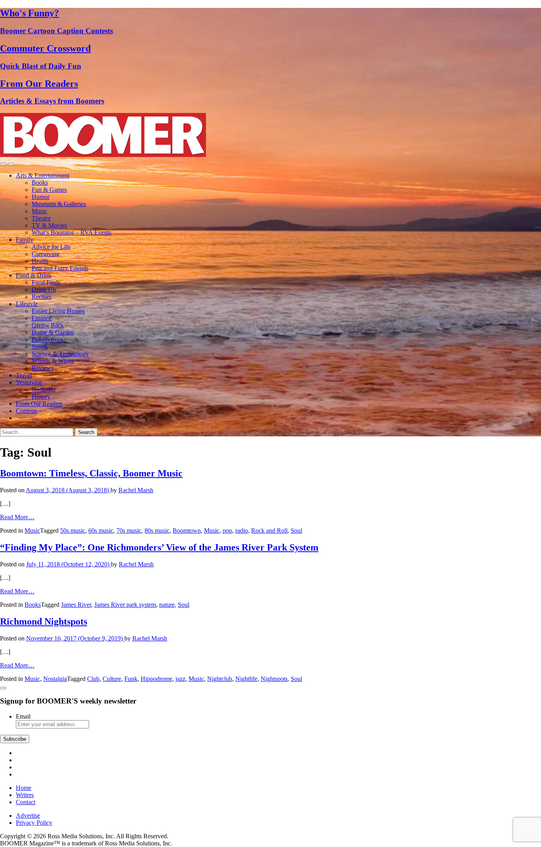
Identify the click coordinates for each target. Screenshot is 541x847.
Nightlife (246, 678)
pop (227, 530)
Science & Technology (60, 353)
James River (76, 604)
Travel (24, 375)
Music (39, 211)
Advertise (28, 815)
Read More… (17, 517)
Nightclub (219, 678)
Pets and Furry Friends (60, 268)
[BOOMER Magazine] (103, 154)
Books (40, 182)
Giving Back (48, 325)
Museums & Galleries (59, 204)
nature (167, 604)
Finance (41, 318)
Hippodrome (156, 678)
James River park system (125, 604)
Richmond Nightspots (43, 621)
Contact (25, 802)
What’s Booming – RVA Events (71, 232)
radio (241, 530)
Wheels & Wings (53, 361)
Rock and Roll (269, 530)
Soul (296, 530)
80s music (157, 530)
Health (40, 261)
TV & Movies (49, 225)
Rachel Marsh (135, 490)
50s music (72, 530)
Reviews (42, 368)
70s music (128, 530)
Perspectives (47, 339)
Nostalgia (43, 389)
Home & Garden (53, 332)
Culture (112, 678)
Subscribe (14, 739)
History (41, 396)
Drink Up (44, 289)
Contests (26, 410)
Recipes (41, 296)
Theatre (41, 218)
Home (23, 787)
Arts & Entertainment (42, 175)
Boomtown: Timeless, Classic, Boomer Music (91, 473)
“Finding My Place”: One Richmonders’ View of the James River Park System (159, 547)
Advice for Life (51, 246)
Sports (40, 346)
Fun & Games (49, 189)
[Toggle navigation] (3, 164)
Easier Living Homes (58, 311)
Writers (25, 795)
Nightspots (274, 678)
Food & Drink (33, 275)
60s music (100, 530)
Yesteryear (29, 382)
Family (24, 239)
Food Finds (46, 282)
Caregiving (45, 253)
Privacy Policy (34, 822)
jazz (180, 678)
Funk (130, 678)
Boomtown (187, 530)
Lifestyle (27, 303)
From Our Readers (39, 403)
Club (93, 678)
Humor (41, 196)
